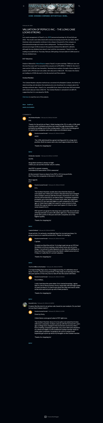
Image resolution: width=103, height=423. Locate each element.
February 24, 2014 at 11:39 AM (49, 156)
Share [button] (24, 104)
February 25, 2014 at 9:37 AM (56, 238)
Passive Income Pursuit (51, 6)
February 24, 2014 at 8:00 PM (47, 230)
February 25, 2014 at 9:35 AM (56, 185)
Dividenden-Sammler (34, 156)
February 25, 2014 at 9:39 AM (56, 277)
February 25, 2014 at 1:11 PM (56, 311)
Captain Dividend (33, 230)
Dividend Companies (42, 16)
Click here (26, 97)
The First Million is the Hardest (37, 266)
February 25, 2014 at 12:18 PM (45, 303)
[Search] (79, 6)
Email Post (30, 104)
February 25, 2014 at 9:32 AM (56, 133)
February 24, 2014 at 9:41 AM (49, 117)
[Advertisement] (51, 391)
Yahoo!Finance (40, 63)
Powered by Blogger (53, 416)
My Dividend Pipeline (34, 117)
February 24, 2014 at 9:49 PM (54, 266)
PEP (49, 37)
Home (31, 16)
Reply (30, 152)
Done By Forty (33, 303)
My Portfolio (56, 16)
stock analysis (30, 107)
